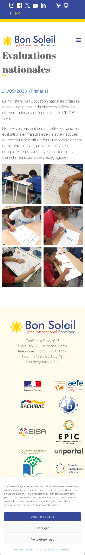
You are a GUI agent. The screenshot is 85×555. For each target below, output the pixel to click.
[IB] (68, 412)
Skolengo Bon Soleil (66, 5)
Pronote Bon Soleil (58, 5)
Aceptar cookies (42, 517)
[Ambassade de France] (33, 388)
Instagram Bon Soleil (11, 5)
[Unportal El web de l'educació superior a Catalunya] (68, 452)
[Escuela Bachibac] (33, 407)
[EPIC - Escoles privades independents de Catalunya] (68, 444)
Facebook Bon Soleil (19, 5)
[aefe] (68, 390)
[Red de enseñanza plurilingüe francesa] (68, 471)
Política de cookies (23, 549)
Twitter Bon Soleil (27, 5)
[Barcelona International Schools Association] (33, 434)
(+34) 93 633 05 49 (46, 356)
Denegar (43, 528)
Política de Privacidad (46, 549)
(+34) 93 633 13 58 (51, 351)
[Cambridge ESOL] (33, 451)
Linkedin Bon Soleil (43, 5)
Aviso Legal (66, 549)
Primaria (39, 91)
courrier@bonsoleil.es (42, 361)
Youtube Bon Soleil (35, 5)
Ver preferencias (42, 539)
